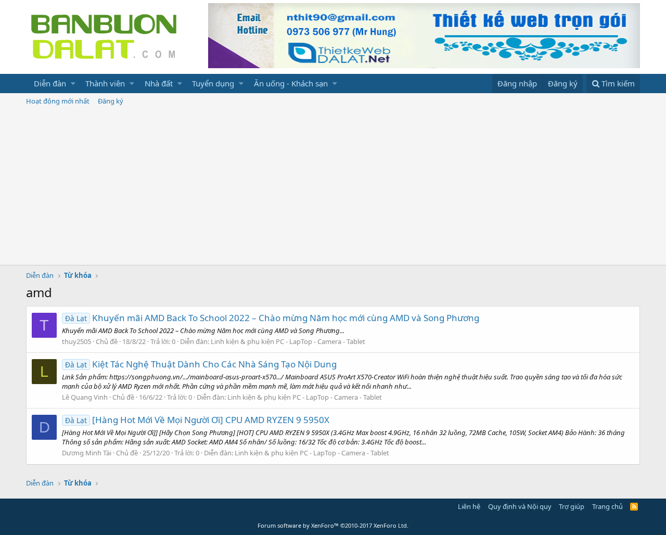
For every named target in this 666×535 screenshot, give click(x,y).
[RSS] (634, 506)
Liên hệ (469, 506)
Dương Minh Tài (86, 452)
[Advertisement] (333, 187)
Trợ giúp (571, 506)
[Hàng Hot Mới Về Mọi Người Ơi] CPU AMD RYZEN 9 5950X (197, 420)
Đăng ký (110, 101)
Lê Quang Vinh (85, 397)
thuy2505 (76, 341)
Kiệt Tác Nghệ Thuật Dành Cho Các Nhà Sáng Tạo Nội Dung (201, 364)
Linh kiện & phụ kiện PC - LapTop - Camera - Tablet (288, 341)
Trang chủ (607, 506)
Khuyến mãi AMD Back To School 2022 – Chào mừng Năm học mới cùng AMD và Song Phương (272, 318)
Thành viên (105, 83)
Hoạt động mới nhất (57, 101)
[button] (73, 83)
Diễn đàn (50, 83)
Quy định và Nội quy (520, 506)
